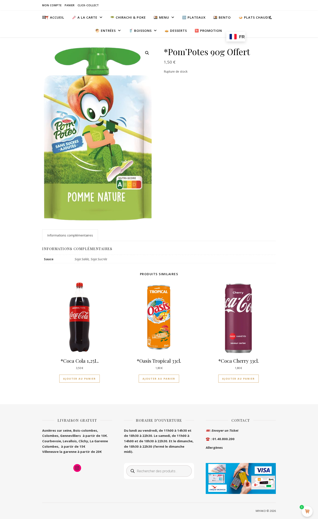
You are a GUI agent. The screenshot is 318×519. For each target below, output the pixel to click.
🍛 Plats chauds (254, 17)
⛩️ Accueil (54, 17)
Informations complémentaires (70, 235)
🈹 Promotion (208, 30)
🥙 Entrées (105, 30)
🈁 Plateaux (194, 17)
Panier (70, 5)
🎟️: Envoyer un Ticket (222, 430)
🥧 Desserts (176, 30)
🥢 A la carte (84, 17)
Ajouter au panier (79, 378)
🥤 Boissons (140, 30)
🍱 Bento (222, 17)
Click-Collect (88, 5)
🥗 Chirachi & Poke (128, 17)
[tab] (70, 235)
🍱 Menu (161, 17)
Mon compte (52, 5)
